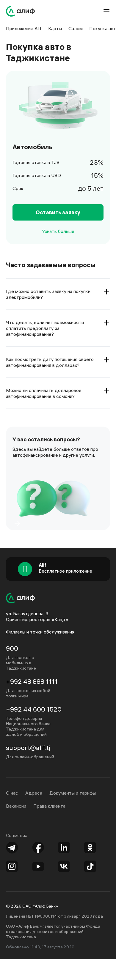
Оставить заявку (58, 212)
